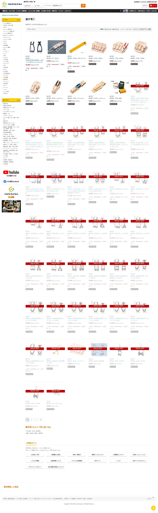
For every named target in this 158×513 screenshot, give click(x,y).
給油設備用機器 (7, 132)
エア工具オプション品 (8, 111)
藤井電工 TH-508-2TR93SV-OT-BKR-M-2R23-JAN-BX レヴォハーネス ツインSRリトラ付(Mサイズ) (34, 144)
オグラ (5, 41)
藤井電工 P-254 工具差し (96, 58)
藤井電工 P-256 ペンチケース (76, 98)
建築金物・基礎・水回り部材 (10, 146)
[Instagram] (127, 11)
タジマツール (6, 37)
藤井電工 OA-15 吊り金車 (33, 403)
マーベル (5, 87)
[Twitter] (121, 11)
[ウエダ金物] (12, 4)
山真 (4, 55)
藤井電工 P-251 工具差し (33, 98)
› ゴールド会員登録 (76, 460)
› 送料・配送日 (76, 454)
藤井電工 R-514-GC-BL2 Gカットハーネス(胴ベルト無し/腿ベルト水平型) (35, 190)
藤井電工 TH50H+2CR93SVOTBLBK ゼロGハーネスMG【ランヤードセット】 (34, 60)
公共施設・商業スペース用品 (10, 153)
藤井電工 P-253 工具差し (117, 58)
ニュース (154, 10)
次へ (41, 419)
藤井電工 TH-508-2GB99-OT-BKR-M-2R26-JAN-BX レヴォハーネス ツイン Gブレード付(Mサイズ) (140, 100)
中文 (149, 498)
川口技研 (5, 71)
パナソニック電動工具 (8, 31)
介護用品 (5, 164)
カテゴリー (68, 10)
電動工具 (5, 10)
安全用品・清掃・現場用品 (10, 138)
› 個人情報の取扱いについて (56, 467)
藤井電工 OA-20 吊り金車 (138, 361)
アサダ (5, 43)
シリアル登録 (18, 498)
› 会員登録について (55, 460)
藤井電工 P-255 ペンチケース (97, 98)
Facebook (79, 498)
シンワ (5, 53)
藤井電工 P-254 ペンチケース (76, 361)
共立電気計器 (6, 73)
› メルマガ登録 (35, 460)
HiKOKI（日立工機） (8, 25)
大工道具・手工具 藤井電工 (33, 431)
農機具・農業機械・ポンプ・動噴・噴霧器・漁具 (11, 127)
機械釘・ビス (6, 113)
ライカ (5, 89)
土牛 (4, 65)
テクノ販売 (6, 91)
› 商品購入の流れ (56, 454)
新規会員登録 (11, 498)
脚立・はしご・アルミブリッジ (11, 142)
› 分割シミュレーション (139, 454)
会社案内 (25, 498)
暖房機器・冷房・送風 (8, 130)
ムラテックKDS (7, 39)
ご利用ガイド (132, 10)
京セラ (5, 27)
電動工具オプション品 (8, 107)
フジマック (6, 51)
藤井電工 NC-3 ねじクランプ (54, 403)
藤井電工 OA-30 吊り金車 (117, 361)
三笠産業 (5, 59)
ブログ (148, 10)
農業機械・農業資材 (8, 162)
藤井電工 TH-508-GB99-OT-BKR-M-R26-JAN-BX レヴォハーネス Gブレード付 (76, 144)
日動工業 (5, 67)
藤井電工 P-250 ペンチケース (55, 98)
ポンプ (5, 157)
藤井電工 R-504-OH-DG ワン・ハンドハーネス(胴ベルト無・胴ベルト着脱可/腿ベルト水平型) (77, 190)
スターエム (6, 63)
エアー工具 (12, 10)
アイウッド (6, 81)
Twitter (84, 498)
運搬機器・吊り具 (7, 140)
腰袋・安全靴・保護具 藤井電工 (34, 433)
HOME (5, 498)
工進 (4, 49)
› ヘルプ (118, 460)
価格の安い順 (108, 29)
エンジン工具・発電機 (34, 10)
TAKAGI (5, 93)
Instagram (89, 498)
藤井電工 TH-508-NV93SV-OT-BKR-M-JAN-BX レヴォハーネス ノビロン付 (97, 144)
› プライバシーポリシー (35, 467)
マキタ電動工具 (7, 23)
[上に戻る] (153, 510)
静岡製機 (5, 45)
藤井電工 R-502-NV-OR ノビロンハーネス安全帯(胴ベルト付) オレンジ (140, 144)
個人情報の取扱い (58, 498)
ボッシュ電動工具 (7, 29)
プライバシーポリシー (47, 498)
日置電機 (5, 77)
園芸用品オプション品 (8, 123)
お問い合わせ (141, 10)
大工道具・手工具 (46, 10)
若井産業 (5, 83)
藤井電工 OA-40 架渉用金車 (96, 361)
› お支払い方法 (35, 454)
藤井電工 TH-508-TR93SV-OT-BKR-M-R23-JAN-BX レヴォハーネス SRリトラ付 (119, 144)
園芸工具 (54, 10)
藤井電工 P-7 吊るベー (53, 58)
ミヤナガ (5, 75)
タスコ (5, 69)
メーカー (61, 10)
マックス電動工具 (7, 33)
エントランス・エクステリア (10, 148)
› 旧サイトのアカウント (139, 460)
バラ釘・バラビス (7, 115)
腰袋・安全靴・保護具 (8, 136)
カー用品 (5, 155)
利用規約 (73, 498)
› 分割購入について (118, 454)
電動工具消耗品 (7, 105)
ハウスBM (5, 61)
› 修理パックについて (97, 454)
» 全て (18, 20)
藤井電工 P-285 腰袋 (116, 98)
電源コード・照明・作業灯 (10, 144)
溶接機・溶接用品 (7, 160)
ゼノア (5, 85)
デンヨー (5, 57)
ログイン (145, 5)
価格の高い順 (115, 29)
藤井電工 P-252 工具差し (138, 58)
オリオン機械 (6, 47)
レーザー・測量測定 (22, 10)
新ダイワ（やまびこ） (8, 35)
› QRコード (97, 460)
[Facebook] (124, 11)
